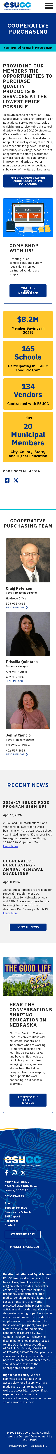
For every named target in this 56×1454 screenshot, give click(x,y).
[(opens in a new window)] (7, 480)
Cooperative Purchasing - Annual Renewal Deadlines (23, 867)
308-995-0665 (15, 603)
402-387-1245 (15, 677)
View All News (28, 927)
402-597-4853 (15, 750)
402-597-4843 (14, 1196)
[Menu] (49, 5)
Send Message (15, 607)
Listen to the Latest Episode (28, 1100)
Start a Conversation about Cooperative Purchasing (28, 180)
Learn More (10, 846)
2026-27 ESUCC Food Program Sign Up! (26, 804)
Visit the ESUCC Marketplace (28, 290)
